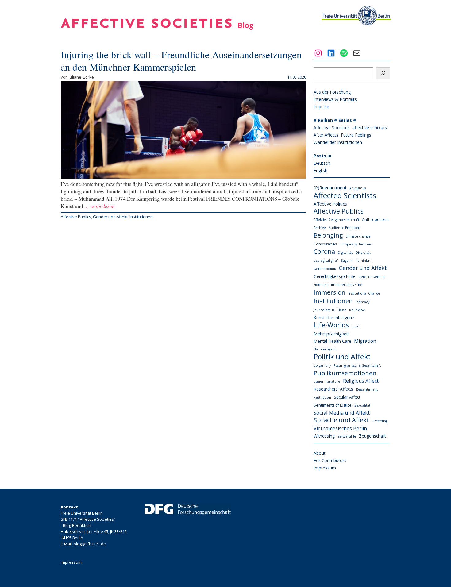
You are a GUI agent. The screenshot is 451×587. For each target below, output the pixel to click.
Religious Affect (361, 380)
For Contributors (330, 460)
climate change (358, 236)
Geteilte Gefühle (372, 277)
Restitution (322, 397)
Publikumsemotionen (345, 373)
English (320, 170)
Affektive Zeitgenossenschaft (336, 220)
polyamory (322, 365)
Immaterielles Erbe (346, 285)
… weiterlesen (99, 206)
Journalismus (324, 310)
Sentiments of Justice (333, 405)
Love (355, 326)
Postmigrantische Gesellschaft (357, 365)
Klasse (341, 310)
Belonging (328, 235)
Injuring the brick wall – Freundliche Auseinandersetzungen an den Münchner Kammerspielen (181, 60)
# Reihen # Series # (335, 120)
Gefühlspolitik (325, 269)
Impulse (321, 107)
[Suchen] (383, 73)
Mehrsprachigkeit (331, 333)
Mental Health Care (332, 341)
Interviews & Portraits (335, 99)
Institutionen (141, 216)
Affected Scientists (345, 195)
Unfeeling (379, 421)
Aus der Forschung (332, 92)
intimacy (362, 302)
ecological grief (326, 260)
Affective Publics (76, 216)
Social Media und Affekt (342, 412)
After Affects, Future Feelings (342, 135)
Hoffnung (321, 285)
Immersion (329, 292)
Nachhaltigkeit (325, 349)
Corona (324, 251)
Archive (320, 228)
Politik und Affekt (342, 356)
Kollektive (357, 310)
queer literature (327, 381)
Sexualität (362, 405)
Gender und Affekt (110, 216)
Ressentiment (367, 389)
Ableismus (357, 188)
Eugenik (347, 260)
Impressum (325, 468)
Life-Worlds (331, 325)
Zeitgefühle (346, 436)
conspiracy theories (355, 244)
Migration (365, 341)
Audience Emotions (344, 228)
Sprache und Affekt (341, 420)
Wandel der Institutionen (338, 142)
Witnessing (324, 436)
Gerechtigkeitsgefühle (335, 276)
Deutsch (322, 163)
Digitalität (345, 252)
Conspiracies (325, 244)
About (320, 453)
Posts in (322, 156)
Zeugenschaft (372, 436)
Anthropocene (375, 219)
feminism (364, 260)
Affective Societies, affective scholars (350, 127)
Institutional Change (364, 293)
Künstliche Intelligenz (334, 317)
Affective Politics (330, 204)
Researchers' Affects (333, 389)
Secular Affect (347, 397)
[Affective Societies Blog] (157, 28)
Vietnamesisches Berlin (340, 428)
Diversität (363, 252)
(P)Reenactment (330, 187)
